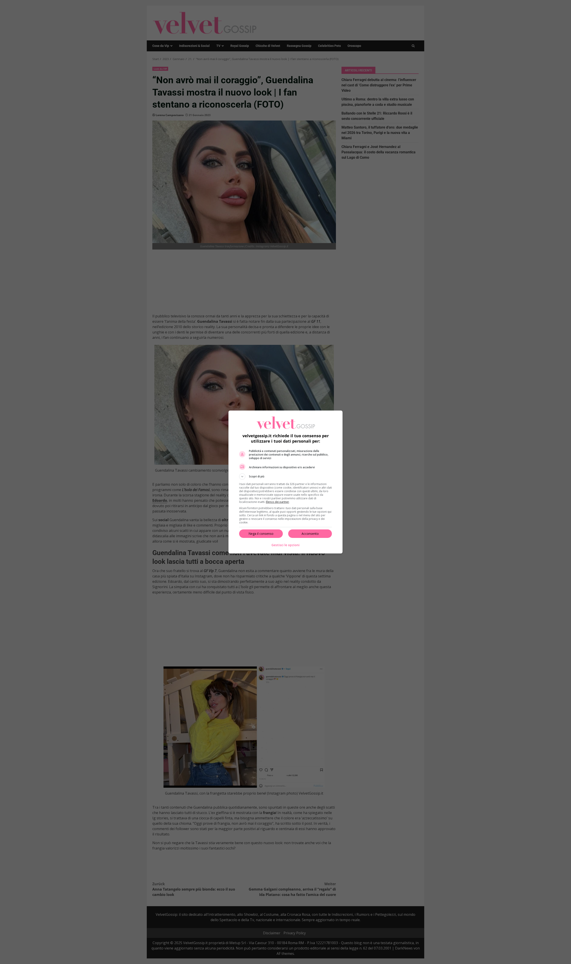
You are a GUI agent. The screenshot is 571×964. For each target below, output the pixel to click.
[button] (285, 476)
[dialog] (285, 482)
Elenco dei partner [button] (277, 502)
